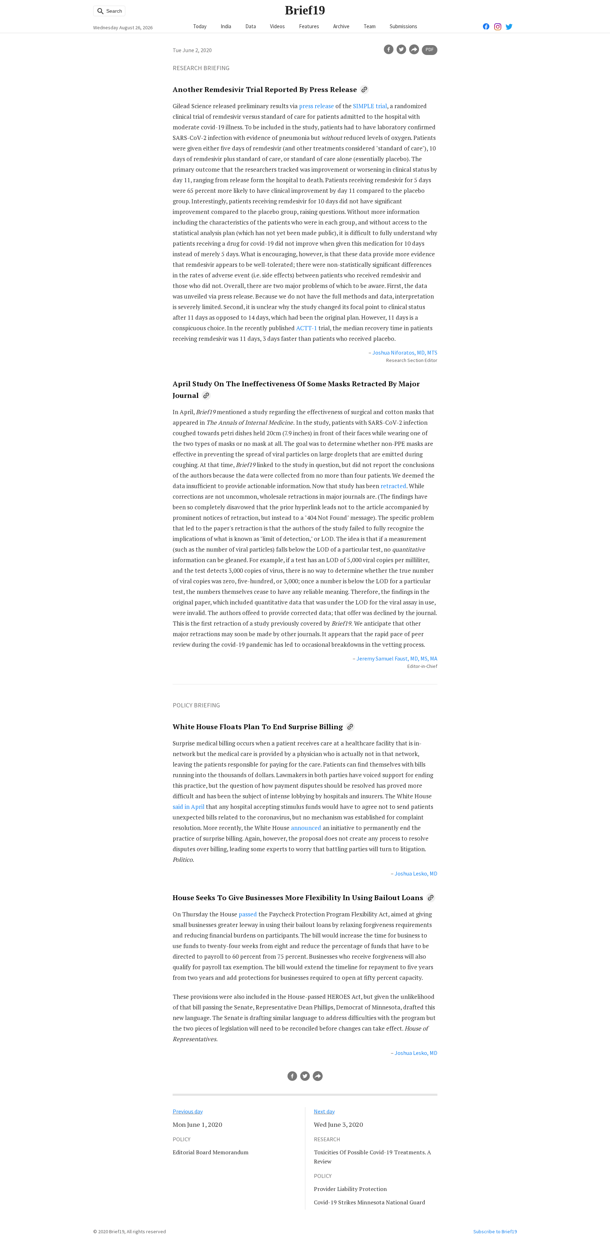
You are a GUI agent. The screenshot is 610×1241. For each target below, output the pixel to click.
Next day (324, 1111)
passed (248, 914)
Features (309, 26)
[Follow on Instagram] (497, 26)
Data (250, 26)
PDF (429, 50)
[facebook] (389, 49)
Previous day (188, 1111)
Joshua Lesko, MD (416, 873)
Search (113, 11)
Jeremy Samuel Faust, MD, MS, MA (397, 658)
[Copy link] (364, 89)
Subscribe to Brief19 (495, 1231)
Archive (341, 26)
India (226, 26)
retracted (393, 486)
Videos (277, 26)
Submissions (403, 26)
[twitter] (401, 49)
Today (200, 26)
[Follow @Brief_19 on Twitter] (509, 26)
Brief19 (305, 10)
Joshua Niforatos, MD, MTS (404, 352)
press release (316, 106)
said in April (188, 807)
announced (306, 828)
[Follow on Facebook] (486, 26)
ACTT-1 (306, 328)
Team (370, 26)
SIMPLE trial (370, 106)
